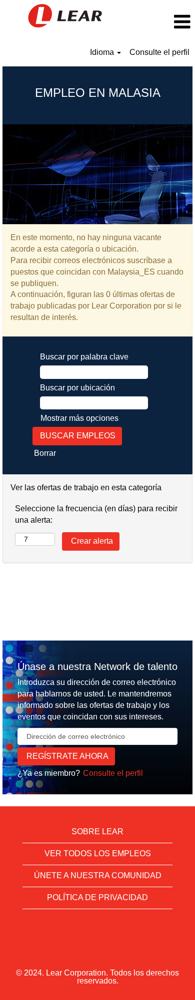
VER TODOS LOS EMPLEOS (97, 853)
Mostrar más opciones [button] (79, 418)
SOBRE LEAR (98, 831)
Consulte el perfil (160, 52)
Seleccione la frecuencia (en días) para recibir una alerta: (96, 514)
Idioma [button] (103, 52)
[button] (162, 21)
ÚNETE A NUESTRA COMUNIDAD (98, 875)
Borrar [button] (45, 453)
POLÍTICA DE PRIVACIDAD (97, 897)
